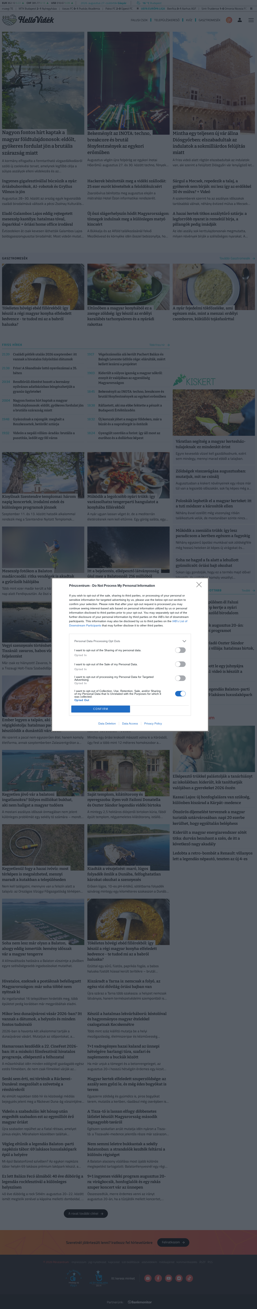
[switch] (180, 650)
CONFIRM (100, 708)
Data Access (130, 723)
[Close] (200, 586)
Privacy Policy (153, 723)
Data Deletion (107, 723)
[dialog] (130, 654)
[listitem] (130, 641)
